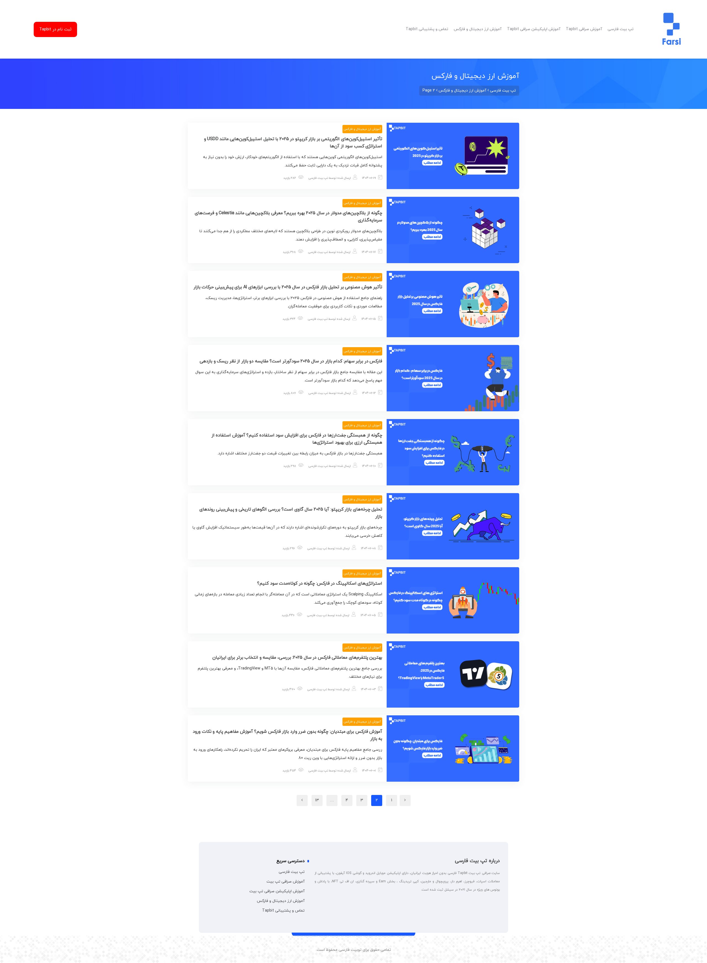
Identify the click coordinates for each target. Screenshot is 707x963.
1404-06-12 (369, 393)
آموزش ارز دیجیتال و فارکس (362, 129)
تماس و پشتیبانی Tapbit (283, 910)
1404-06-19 (369, 178)
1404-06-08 (368, 548)
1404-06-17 (369, 252)
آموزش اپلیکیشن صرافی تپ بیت (277, 891)
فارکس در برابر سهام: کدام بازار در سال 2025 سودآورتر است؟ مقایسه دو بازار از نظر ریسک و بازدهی (291, 361)
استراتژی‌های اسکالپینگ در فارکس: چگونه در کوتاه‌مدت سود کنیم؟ (319, 583)
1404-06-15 (369, 319)
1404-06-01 (369, 770)
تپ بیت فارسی (318, 178)
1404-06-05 (368, 615)
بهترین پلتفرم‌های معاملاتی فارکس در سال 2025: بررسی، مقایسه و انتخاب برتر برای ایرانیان (297, 658)
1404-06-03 (368, 689)
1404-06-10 (369, 466)
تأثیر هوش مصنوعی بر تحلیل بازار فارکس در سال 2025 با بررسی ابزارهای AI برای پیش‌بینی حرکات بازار (288, 287)
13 (317, 800)
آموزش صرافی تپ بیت (286, 881)
